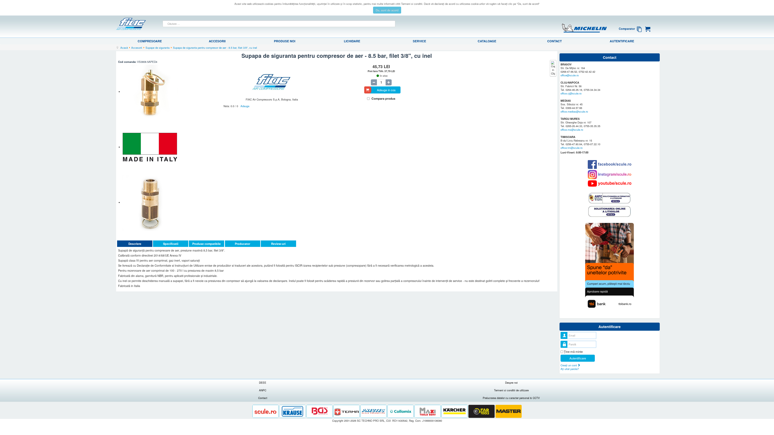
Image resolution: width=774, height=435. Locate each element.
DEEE (262, 382)
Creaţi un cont (569, 365)
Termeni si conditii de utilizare (511, 390)
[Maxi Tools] (427, 411)
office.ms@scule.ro (572, 130)
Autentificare (622, 41)
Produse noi (284, 41)
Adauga (244, 106)
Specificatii (170, 244)
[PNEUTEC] (373, 411)
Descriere (134, 244)
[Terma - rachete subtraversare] (346, 411)
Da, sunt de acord (387, 10)
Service (419, 41)
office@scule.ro (570, 75)
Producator (242, 244)
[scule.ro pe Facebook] (610, 164)
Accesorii (217, 41)
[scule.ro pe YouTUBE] (610, 183)
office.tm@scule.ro (572, 148)
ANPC (262, 390)
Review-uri (278, 244)
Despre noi (511, 382)
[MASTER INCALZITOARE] (508, 411)
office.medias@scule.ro (574, 111)
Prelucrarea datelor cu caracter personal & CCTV (511, 398)
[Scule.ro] (265, 411)
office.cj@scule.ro (571, 93)
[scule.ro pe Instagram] (610, 174)
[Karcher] (454, 411)
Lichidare (352, 41)
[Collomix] (400, 411)
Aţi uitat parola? (570, 369)
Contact (554, 41)
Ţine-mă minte (573, 352)
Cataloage (487, 41)
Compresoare (150, 41)
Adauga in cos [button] (386, 90)
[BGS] (319, 411)
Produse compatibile (206, 244)
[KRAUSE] (292, 411)
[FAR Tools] (481, 411)
